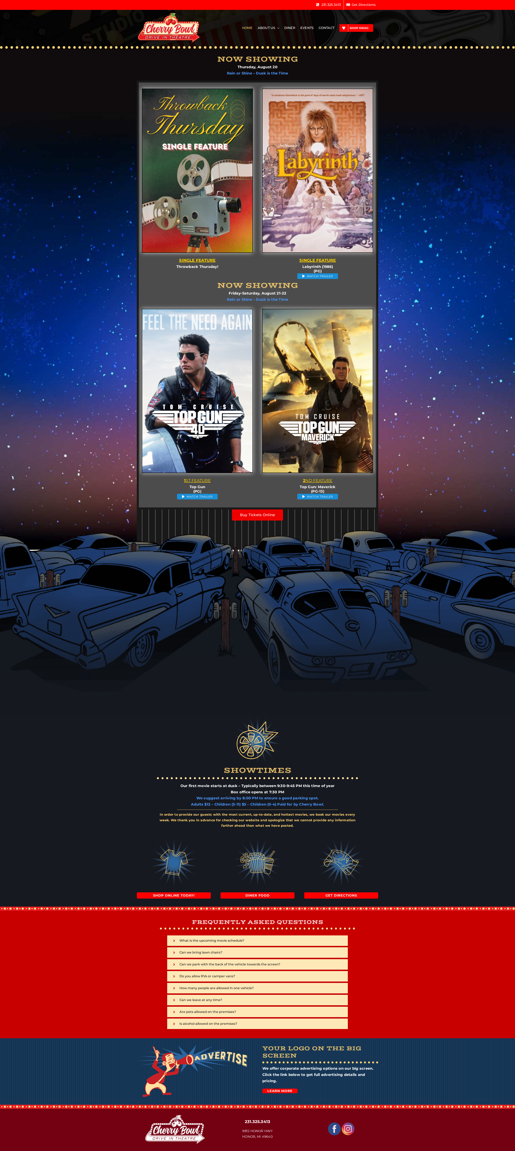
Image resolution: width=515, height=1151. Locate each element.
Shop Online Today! (174, 895)
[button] (257, 940)
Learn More (280, 1091)
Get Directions (341, 895)
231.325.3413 (257, 1121)
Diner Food (257, 895)
